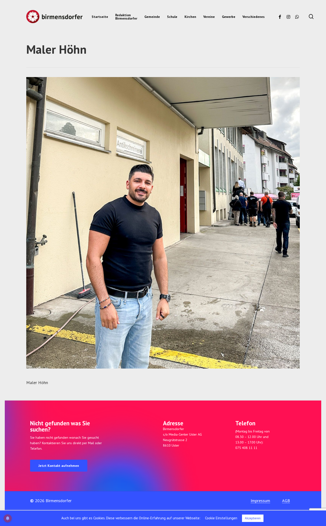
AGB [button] (286, 500)
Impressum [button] (260, 500)
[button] (58, 465)
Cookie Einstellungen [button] (221, 518)
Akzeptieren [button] (253, 518)
